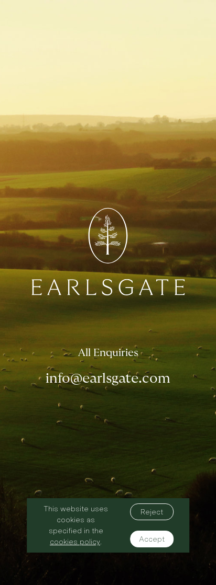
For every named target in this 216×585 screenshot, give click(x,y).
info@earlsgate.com (108, 378)
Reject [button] (152, 512)
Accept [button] (152, 539)
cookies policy (75, 541)
